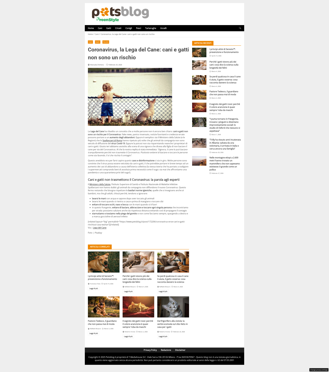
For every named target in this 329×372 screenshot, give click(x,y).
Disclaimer (180, 350)
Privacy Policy (150, 350)
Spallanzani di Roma (112, 140)
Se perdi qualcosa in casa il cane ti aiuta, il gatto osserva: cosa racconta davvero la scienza (172, 279)
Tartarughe (150, 28)
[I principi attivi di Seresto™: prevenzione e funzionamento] (104, 262)
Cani (100, 28)
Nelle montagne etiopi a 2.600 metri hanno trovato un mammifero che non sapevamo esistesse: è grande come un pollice (224, 163)
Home (91, 28)
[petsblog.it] (120, 13)
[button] (240, 28)
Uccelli (163, 28)
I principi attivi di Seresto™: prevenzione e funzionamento (102, 277)
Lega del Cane (99, 227)
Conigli (128, 28)
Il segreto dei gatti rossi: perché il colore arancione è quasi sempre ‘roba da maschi (138, 324)
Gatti (108, 28)
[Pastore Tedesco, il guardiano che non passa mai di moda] (104, 306)
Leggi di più (93, 288)
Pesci (138, 28)
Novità (105, 42)
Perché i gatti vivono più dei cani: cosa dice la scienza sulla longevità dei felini (137, 279)
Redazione (166, 350)
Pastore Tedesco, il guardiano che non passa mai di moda (102, 322)
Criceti (118, 28)
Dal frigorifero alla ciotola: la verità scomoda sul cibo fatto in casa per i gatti (172, 324)
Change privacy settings (318, 370)
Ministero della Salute (99, 184)
